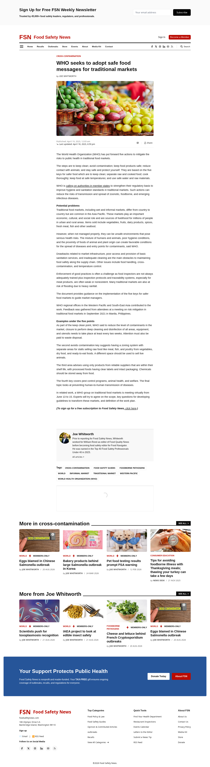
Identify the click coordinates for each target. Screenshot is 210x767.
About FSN (181, 676)
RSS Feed (138, 742)
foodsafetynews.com (29, 717)
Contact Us (183, 721)
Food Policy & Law (96, 716)
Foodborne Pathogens (132, 468)
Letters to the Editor (143, 732)
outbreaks (92, 732)
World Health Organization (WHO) (77, 478)
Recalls (91, 737)
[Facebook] (152, 46)
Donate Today (158, 676)
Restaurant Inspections (145, 721)
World (61, 473)
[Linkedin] (164, 46)
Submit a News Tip (143, 737)
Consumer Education (162, 555)
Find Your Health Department (148, 716)
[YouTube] (168, 46)
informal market (79, 473)
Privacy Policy (184, 726)
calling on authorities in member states (88, 185)
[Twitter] (156, 46)
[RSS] (172, 46)
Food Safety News (108, 763)
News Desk (159, 580)
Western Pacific (129, 473)
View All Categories (97, 742)
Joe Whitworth (67, 76)
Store (180, 737)
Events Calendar (141, 726)
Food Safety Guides (104, 468)
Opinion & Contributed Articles (102, 726)
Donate (181, 742)
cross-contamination (68, 56)
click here (130, 408)
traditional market (104, 473)
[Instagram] (160, 46)
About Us (182, 716)
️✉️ (23, 736)
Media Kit (182, 732)
